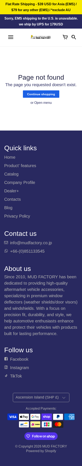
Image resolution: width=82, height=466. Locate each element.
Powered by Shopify (41, 451)
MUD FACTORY (54, 446)
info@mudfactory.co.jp (31, 242)
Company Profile (19, 182)
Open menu (43, 102)
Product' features (20, 165)
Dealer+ (11, 191)
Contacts (12, 199)
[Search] (73, 37)
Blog (8, 207)
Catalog (11, 174)
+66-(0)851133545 (27, 251)
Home (9, 157)
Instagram (19, 367)
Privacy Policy (17, 216)
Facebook (19, 359)
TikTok (16, 376)
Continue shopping (41, 94)
